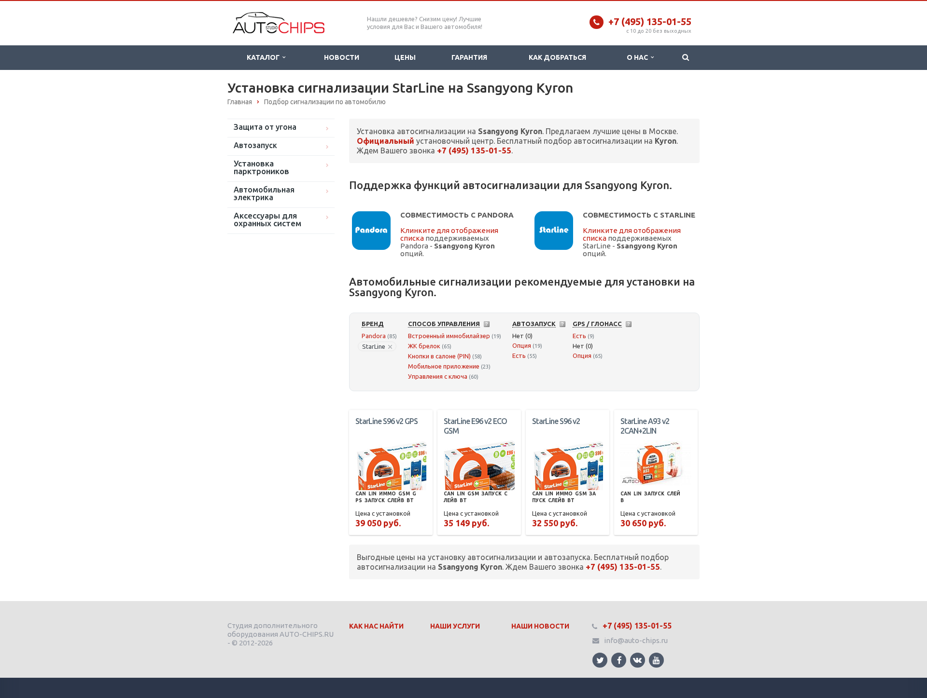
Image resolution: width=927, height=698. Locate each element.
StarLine (373, 346)
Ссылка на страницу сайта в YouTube (656, 660)
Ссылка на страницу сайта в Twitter (599, 660)
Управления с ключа (437, 376)
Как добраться (557, 57)
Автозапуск (255, 145)
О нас (639, 57)
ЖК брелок (424, 345)
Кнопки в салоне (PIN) (439, 356)
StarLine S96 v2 (556, 421)
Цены (405, 57)
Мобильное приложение (443, 366)
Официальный (385, 141)
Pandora (374, 335)
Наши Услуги (455, 626)
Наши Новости (540, 626)
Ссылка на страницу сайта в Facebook (618, 660)
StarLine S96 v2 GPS (386, 421)
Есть (519, 355)
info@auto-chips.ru (636, 640)
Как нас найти (376, 626)
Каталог (264, 57)
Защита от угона (265, 127)
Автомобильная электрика (264, 193)
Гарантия (469, 57)
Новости (341, 57)
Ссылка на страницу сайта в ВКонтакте (637, 660)
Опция (521, 345)
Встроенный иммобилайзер (449, 335)
